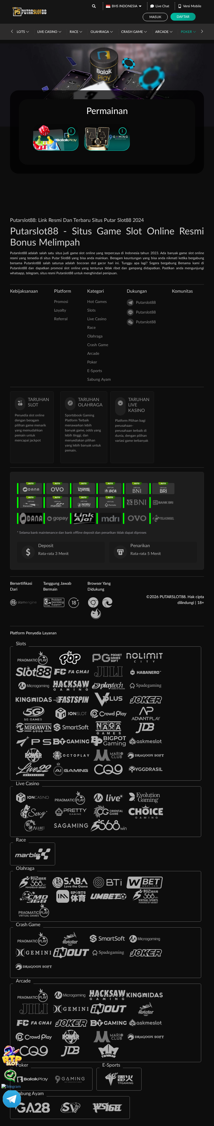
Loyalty (60, 310)
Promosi (61, 302)
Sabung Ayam (99, 380)
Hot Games (97, 302)
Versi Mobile (192, 6)
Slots (20, 31)
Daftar (183, 16)
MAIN (55, 137)
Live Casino (47, 31)
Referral (60, 319)
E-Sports (94, 371)
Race (74, 31)
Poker (187, 31)
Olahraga (100, 31)
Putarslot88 (146, 303)
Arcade (162, 31)
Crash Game (132, 31)
